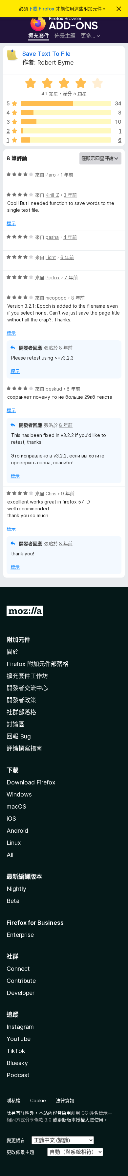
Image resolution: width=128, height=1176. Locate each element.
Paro (51, 175)
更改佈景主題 (20, 1152)
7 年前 (71, 277)
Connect (18, 968)
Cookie (38, 1100)
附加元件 (18, 639)
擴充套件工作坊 (27, 676)
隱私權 (13, 1100)
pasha (52, 237)
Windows (19, 794)
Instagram (20, 1026)
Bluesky (17, 1063)
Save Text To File (46, 53)
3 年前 (70, 195)
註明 (25, 1113)
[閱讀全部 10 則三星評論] (66, 121)
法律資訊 (65, 1100)
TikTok (16, 1050)
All (10, 854)
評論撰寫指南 (24, 748)
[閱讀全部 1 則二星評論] (66, 130)
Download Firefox (31, 782)
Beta (13, 900)
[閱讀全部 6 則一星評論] (66, 140)
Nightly (16, 888)
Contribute (21, 980)
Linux (14, 842)
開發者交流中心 (27, 688)
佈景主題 (64, 35)
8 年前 (78, 298)
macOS (16, 806)
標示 (11, 223)
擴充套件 (38, 35)
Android (17, 830)
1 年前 (66, 175)
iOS (11, 818)
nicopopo (56, 298)
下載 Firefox (41, 8)
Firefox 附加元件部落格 (38, 663)
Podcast (18, 1075)
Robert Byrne (55, 62)
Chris (51, 493)
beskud (54, 389)
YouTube (19, 1038)
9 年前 (68, 493)
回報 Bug (19, 736)
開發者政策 (21, 700)
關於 (12, 651)
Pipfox (53, 277)
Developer (20, 992)
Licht (51, 257)
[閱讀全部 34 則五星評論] (66, 103)
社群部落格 (21, 712)
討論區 (15, 724)
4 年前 (70, 237)
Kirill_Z (52, 195)
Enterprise (20, 934)
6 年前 (67, 257)
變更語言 (16, 1140)
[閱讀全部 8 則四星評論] (66, 112)
